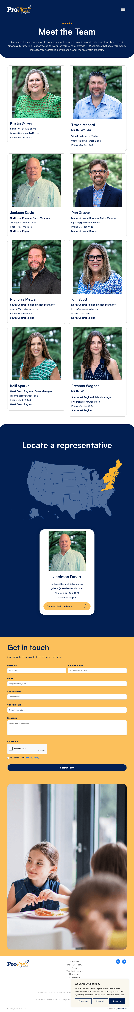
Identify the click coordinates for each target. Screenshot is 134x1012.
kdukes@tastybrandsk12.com (24, 133)
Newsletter (74, 974)
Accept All (117, 1001)
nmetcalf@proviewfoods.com (24, 309)
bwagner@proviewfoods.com (85, 401)
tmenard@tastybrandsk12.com (86, 140)
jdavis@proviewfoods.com (23, 222)
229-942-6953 (25, 137)
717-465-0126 (86, 226)
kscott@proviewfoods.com (84, 309)
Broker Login (74, 977)
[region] (100, 993)
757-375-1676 (25, 226)
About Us (74, 961)
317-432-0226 (86, 406)
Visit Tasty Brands (74, 971)
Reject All (100, 1001)
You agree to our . (25, 757)
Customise (83, 1001)
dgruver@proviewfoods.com (85, 222)
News (74, 968)
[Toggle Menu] (123, 9)
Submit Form (67, 767)
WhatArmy (122, 1008)
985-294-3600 (86, 145)
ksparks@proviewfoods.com (24, 395)
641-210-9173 (86, 313)
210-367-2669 (25, 313)
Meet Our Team (74, 964)
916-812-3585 (24, 400)
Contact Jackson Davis (59, 606)
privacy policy (32, 757)
